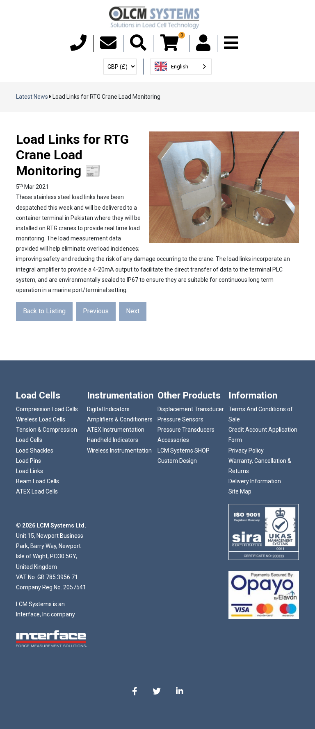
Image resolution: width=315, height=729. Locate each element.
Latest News (32, 96)
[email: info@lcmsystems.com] (108, 46)
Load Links (29, 471)
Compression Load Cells (47, 409)
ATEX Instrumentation (115, 429)
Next (132, 311)
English (179, 66)
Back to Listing (44, 311)
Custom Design (177, 460)
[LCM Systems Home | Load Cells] (154, 17)
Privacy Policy (246, 450)
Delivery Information (254, 481)
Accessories (173, 440)
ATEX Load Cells (37, 491)
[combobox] (181, 67)
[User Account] (203, 46)
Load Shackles (34, 450)
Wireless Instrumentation (119, 450)
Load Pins (28, 460)
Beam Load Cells (37, 481)
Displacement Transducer (191, 409)
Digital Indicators (108, 409)
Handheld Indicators (112, 440)
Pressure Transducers (186, 429)
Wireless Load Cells (40, 419)
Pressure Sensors (180, 419)
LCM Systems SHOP (184, 450)
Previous (96, 311)
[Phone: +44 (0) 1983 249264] (78, 46)
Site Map (239, 491)
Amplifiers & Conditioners (120, 419)
